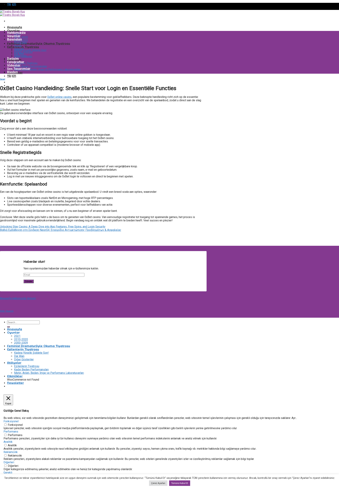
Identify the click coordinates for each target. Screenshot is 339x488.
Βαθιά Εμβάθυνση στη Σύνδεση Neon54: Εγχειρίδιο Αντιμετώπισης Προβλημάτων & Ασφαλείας (60, 230)
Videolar (13, 65)
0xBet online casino (59, 97)
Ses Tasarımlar (18, 68)
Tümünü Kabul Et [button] (179, 483)
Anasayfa (14, 27)
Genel (2, 79)
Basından (14, 39)
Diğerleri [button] (9, 462)
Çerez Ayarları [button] (158, 483)
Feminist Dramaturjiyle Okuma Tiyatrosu (38, 43)
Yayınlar (13, 36)
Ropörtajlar (20, 42)
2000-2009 (21, 342)
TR (9, 4)
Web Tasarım (7, 311)
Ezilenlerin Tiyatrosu (23, 47)
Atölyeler (14, 362)
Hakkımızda (16, 32)
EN (14, 4)
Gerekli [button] (8, 472)
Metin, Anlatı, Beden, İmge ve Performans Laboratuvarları (47, 69)
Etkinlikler (15, 376)
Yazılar (18, 45)
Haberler (19, 49)
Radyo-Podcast (23, 52)
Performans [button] (11, 431)
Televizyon (20, 55)
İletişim (13, 58)
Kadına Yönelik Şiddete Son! (30, 50)
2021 (17, 336)
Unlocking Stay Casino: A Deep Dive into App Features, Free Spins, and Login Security (52, 226)
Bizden (12, 72)
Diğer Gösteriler (24, 359)
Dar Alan (19, 356)
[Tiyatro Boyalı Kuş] (12, 13)
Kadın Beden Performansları (30, 66)
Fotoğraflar (15, 62)
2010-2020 (21, 37)
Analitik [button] (8, 441)
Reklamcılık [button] (11, 452)
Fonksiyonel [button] (11, 421)
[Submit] (8, 326)
